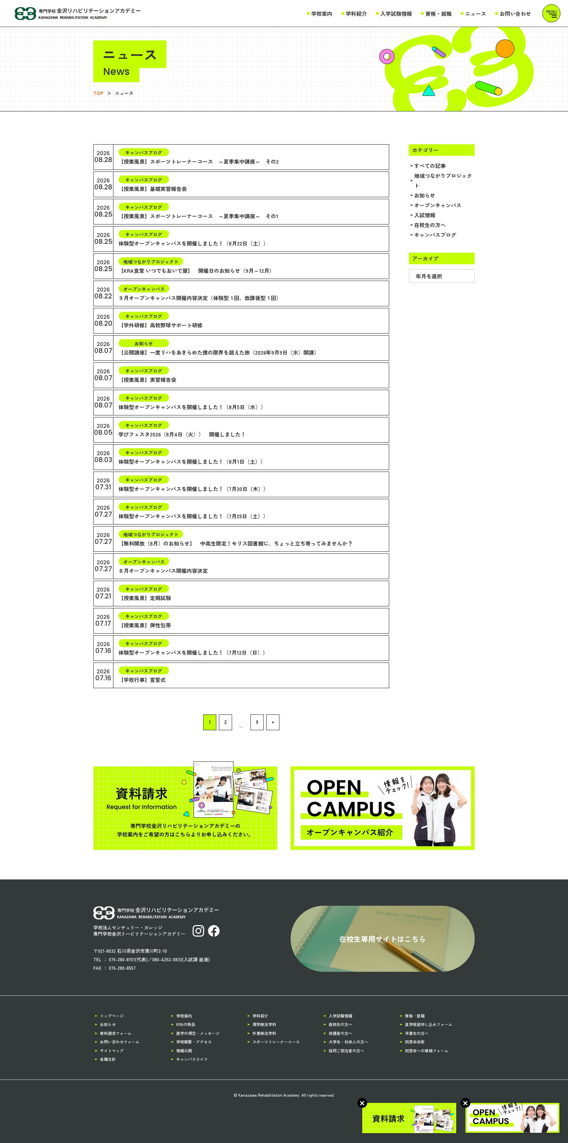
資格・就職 (438, 13)
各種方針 (108, 1059)
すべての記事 (430, 166)
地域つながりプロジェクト (443, 180)
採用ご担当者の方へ (346, 1050)
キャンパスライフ (192, 1059)
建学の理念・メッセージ (198, 1033)
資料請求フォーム (115, 1033)
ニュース (475, 13)
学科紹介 (356, 13)
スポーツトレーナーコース (276, 1041)
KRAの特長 (185, 1024)
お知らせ (424, 195)
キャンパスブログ (435, 235)
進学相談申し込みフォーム (428, 1024)
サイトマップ (112, 1050)
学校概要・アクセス (194, 1041)
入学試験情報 (396, 13)
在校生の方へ (430, 225)
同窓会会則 (415, 1041)
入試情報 (424, 215)
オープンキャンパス (438, 205)
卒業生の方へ (417, 1033)
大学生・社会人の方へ (348, 1041)
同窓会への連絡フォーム (426, 1050)
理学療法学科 (264, 1024)
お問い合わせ (515, 13)
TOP (98, 93)
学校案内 (321, 13)
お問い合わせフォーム (119, 1041)
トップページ (112, 1015)
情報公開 (184, 1050)
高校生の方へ (340, 1024)
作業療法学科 (264, 1033)
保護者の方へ (340, 1033)
